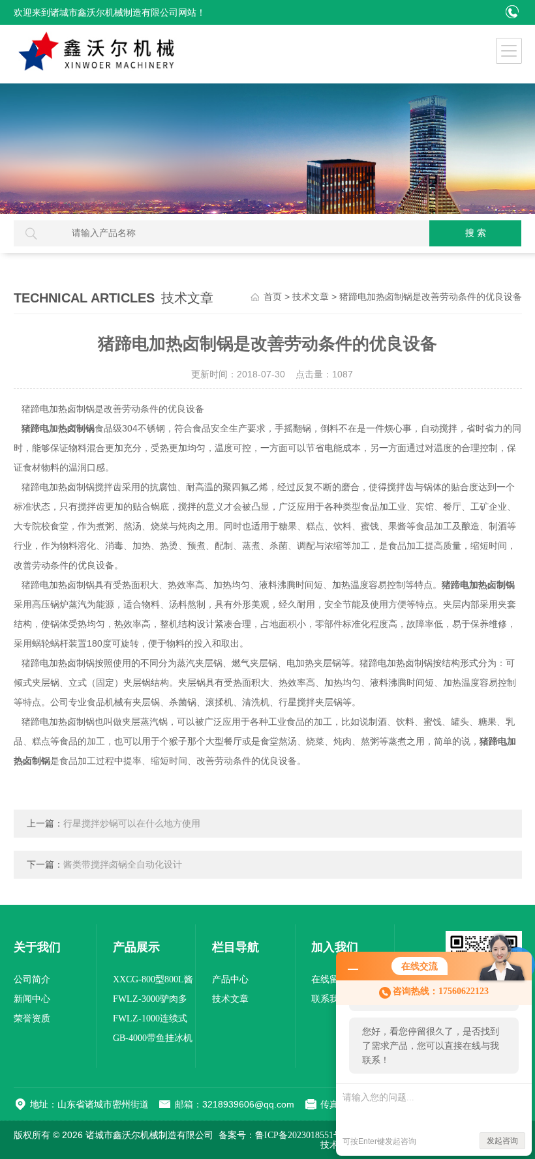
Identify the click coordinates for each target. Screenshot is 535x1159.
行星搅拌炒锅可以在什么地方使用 (131, 824)
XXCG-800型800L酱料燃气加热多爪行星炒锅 (154, 982)
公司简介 (32, 979)
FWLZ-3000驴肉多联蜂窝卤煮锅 (150, 1001)
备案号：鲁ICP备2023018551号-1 (284, 1135)
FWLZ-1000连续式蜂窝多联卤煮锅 (150, 1021)
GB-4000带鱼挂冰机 (152, 1038)
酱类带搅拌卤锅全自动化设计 (122, 865)
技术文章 (310, 297)
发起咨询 (502, 1140)
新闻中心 (32, 999)
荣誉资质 (32, 1018)
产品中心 (230, 979)
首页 (273, 297)
